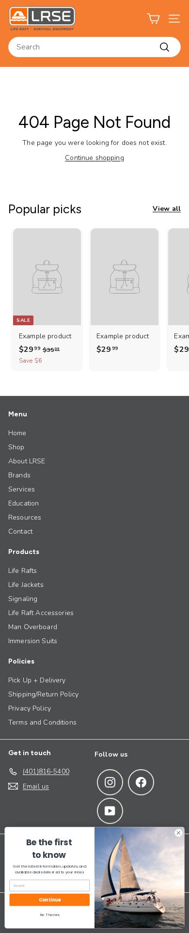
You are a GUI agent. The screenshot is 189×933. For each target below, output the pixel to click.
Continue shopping (94, 157)
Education (23, 503)
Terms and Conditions (42, 722)
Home (17, 433)
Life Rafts (22, 570)
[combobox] (94, 47)
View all (167, 208)
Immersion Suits (32, 641)
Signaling (22, 598)
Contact (20, 531)
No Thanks (49, 914)
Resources (24, 517)
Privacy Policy (29, 708)
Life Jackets (26, 584)
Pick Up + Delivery (37, 680)
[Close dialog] (178, 833)
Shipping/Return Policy (43, 694)
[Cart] (153, 18)
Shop (16, 447)
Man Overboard (32, 627)
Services (21, 489)
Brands (19, 475)
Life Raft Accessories (41, 612)
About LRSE (26, 461)
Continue (50, 900)
